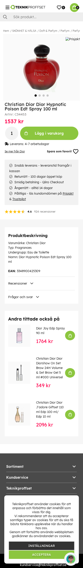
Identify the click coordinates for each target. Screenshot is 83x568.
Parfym (64, 30)
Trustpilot (19, 199)
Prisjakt (68, 193)
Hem (6, 30)
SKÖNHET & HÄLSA (24, 30)
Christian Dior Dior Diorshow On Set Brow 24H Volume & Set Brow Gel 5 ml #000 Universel (49, 368)
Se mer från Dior (15, 151)
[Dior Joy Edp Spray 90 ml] (22, 336)
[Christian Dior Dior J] (22, 414)
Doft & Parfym (48, 30)
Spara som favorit (59, 151)
